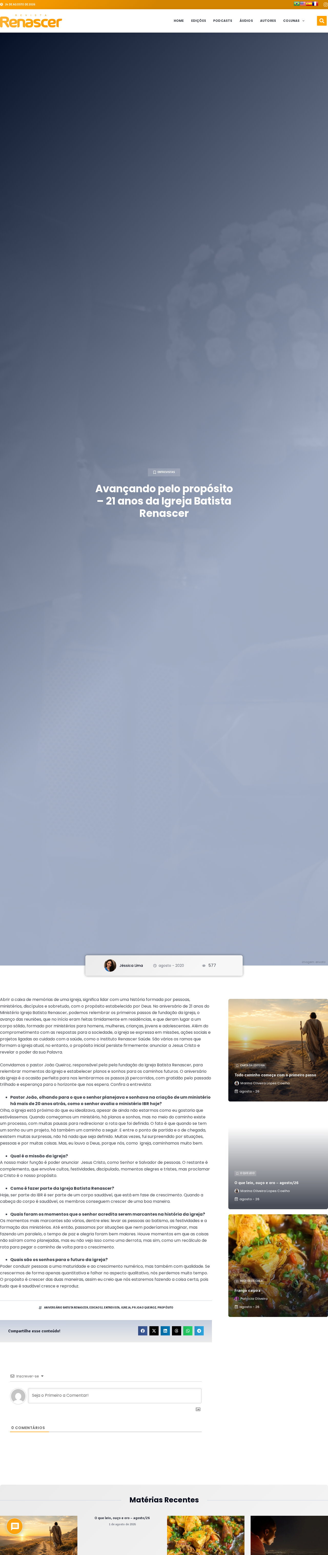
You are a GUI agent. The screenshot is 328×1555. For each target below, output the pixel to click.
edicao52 (96, 1307)
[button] (322, 21)
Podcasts (222, 20)
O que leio (247, 1173)
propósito (165, 1307)
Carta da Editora (252, 1065)
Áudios (246, 20)
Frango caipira (247, 1290)
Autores (268, 20)
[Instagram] (325, 4)
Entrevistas (166, 472)
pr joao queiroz (144, 1307)
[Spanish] (309, 5)
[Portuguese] (297, 5)
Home (179, 20)
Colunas (291, 20)
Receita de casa (251, 1281)
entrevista (112, 1307)
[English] (303, 5)
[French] (315, 5)
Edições (198, 20)
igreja (126, 1307)
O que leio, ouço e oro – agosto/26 (266, 1182)
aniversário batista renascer (66, 1307)
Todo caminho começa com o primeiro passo (275, 1075)
